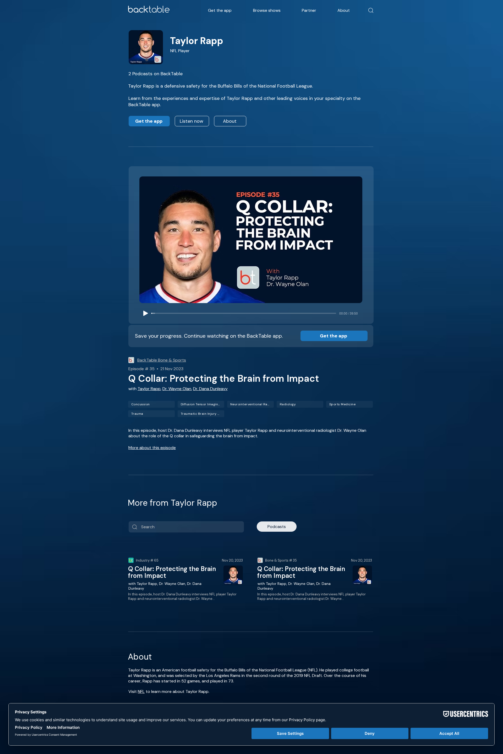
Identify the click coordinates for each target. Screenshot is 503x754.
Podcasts (276, 526)
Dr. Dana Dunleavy (210, 388)
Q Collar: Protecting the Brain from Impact (172, 572)
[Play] (145, 313)
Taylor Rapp (149, 388)
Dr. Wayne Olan (176, 388)
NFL (141, 691)
